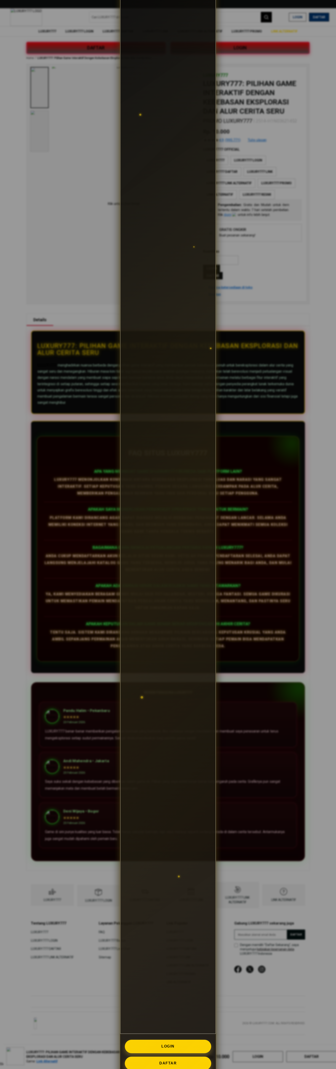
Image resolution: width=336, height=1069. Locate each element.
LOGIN (168, 1046)
